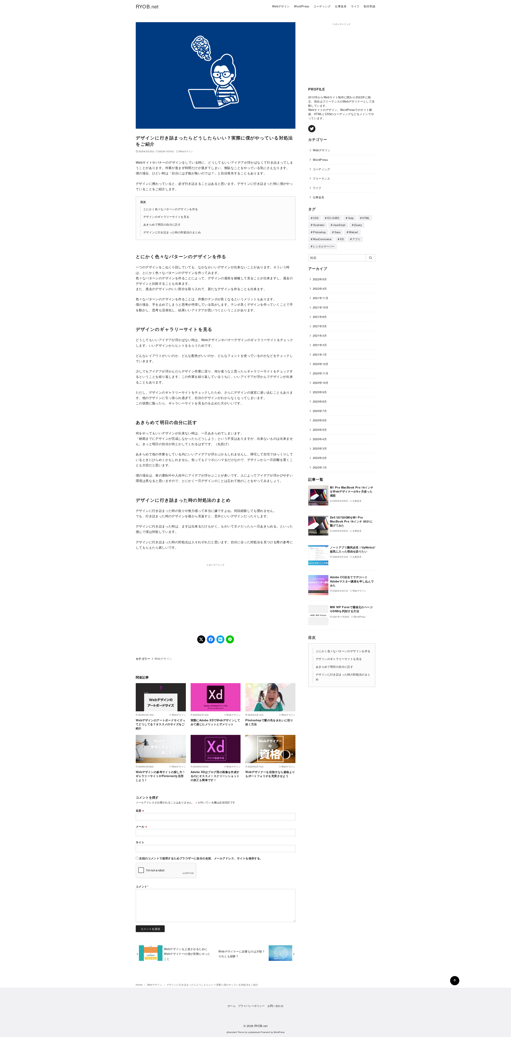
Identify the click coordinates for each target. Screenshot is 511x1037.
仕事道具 (341, 6)
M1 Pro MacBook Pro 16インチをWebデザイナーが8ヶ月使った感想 (351, 491)
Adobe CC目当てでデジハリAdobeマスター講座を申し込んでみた (352, 581)
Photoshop (319, 232)
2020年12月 (321, 364)
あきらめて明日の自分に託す (162, 224)
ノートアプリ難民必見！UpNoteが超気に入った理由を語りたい (352, 549)
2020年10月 (321, 382)
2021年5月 (320, 326)
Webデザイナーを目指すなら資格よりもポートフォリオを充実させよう (270, 774)
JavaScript (339, 225)
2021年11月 (321, 298)
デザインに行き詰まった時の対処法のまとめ (172, 232)
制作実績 (369, 6)
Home (139, 984)
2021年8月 (320, 316)
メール (141, 826)
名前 (140, 810)
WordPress (301, 6)
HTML (365, 218)
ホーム (232, 1006)
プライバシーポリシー (251, 1006)
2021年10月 (321, 307)
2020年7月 (320, 411)
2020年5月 (320, 429)
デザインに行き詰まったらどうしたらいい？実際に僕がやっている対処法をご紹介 (212, 984)
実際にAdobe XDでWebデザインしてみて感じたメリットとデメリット (215, 722)
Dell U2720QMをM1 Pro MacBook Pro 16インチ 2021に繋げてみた (351, 521)
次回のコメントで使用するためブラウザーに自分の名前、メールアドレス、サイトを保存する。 (201, 858)
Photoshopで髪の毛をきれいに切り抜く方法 (269, 722)
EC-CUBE (333, 218)
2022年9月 (320, 279)
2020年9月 (320, 392)
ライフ (355, 6)
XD (342, 239)
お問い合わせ (275, 1006)
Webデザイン (281, 6)
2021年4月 (320, 335)
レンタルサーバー (323, 246)
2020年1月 (320, 467)
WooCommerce (322, 239)
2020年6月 (320, 420)
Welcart (353, 232)
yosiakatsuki (254, 1032)
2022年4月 (320, 288)
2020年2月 (320, 458)
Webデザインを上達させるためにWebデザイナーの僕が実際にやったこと (187, 954)
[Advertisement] (215, 595)
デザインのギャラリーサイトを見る (166, 216)
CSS (316, 218)
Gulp (351, 218)
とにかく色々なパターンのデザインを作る (170, 209)
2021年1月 (320, 354)
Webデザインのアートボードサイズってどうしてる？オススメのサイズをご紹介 (160, 724)
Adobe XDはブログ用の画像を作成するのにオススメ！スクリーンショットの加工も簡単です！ (215, 776)
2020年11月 (321, 373)
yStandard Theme (236, 1032)
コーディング (322, 6)
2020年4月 (320, 439)
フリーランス (321, 178)
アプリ (356, 239)
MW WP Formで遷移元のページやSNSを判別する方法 (351, 609)
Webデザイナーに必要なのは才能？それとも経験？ (241, 953)
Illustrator (318, 225)
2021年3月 (320, 345)
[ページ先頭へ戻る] (454, 980)
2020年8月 (320, 401)
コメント (142, 886)
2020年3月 (320, 448)
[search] (370, 257)
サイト (140, 842)
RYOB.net (147, 6)
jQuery (358, 225)
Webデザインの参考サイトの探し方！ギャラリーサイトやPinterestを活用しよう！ (160, 776)
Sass (337, 232)
